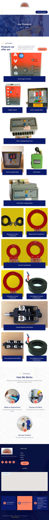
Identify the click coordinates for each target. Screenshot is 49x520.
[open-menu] (2, 12)
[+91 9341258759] (4, 503)
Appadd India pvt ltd (15, 517)
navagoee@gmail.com (26, 502)
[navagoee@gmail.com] (19, 503)
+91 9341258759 (10, 502)
